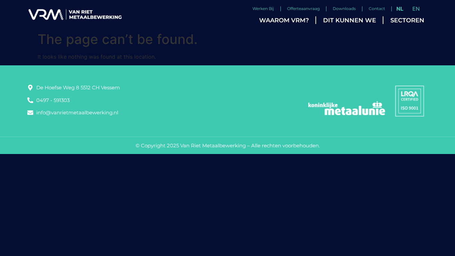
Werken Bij (263, 8)
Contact (377, 8)
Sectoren (407, 20)
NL (399, 8)
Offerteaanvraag (303, 8)
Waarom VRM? (284, 20)
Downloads (344, 8)
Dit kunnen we (349, 20)
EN (416, 8)
